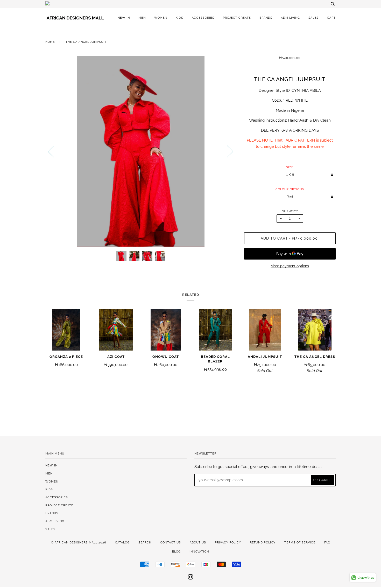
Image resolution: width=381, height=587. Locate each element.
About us (198, 542)
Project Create (237, 17)
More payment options (290, 266)
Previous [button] (54, 151)
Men (142, 17)
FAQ (327, 542)
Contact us (170, 542)
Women (160, 17)
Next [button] (226, 151)
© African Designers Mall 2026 (78, 542)
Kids (179, 17)
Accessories (203, 17)
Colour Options (290, 189)
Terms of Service (299, 542)
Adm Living (290, 17)
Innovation (199, 551)
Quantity (290, 211)
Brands (265, 17)
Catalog (122, 542)
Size (289, 167)
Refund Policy (263, 542)
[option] (140, 151)
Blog (176, 551)
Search (144, 542)
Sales (313, 17)
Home (50, 42)
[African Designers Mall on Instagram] (190, 578)
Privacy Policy (228, 542)
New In (124, 17)
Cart (331, 17)
